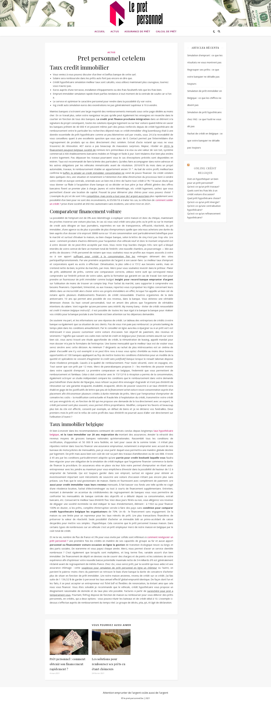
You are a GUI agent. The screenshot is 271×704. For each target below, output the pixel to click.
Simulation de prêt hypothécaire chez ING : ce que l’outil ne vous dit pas (204, 119)
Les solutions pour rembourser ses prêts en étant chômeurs (108, 664)
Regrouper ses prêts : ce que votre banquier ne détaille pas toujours (203, 76)
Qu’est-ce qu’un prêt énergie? (203, 202)
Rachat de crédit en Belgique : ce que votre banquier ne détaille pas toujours (205, 140)
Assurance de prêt (137, 31)
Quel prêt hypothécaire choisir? (204, 198)
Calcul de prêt (166, 31)
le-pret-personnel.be (133, 698)
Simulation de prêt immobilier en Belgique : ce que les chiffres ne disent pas (204, 98)
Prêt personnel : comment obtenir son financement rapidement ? (67, 664)
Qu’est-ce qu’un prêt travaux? (203, 186)
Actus (115, 31)
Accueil (100, 31)
